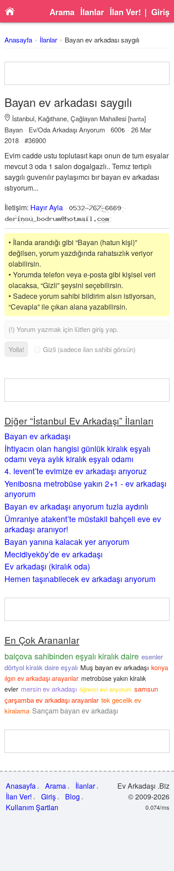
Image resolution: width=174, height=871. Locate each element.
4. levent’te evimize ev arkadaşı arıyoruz (75, 470)
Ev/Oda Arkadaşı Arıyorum (67, 129)
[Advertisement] (87, 73)
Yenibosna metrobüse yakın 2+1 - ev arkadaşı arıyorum (85, 488)
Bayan (13, 129)
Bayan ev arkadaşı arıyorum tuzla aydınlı (76, 506)
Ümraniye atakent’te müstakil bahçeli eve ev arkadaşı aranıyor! (82, 524)
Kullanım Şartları (32, 807)
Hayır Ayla (46, 207)
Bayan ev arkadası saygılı (102, 39)
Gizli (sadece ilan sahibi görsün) (89, 349)
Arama (62, 12)
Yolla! (16, 349)
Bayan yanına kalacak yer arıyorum (66, 541)
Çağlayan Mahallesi (98, 118)
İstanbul (23, 118)
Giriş (160, 12)
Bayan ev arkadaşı (37, 436)
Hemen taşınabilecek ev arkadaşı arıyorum (80, 578)
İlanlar (92, 12)
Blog (72, 796)
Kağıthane (52, 118)
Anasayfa (18, 39)
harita (137, 119)
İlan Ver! (125, 12)
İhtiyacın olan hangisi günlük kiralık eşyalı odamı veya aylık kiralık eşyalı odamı (77, 453)
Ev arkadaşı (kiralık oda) (47, 566)
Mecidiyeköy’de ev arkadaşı (53, 554)
